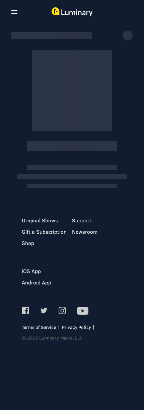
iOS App (31, 270)
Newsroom (84, 231)
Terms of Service (39, 327)
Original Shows (40, 220)
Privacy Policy (76, 327)
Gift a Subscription (44, 231)
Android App (36, 282)
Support (81, 220)
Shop (28, 242)
